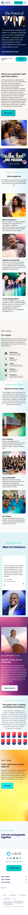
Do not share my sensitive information (13, 903)
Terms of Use (23, 895)
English (4, 887)
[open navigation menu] (25, 2)
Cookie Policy (6, 898)
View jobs (7, 786)
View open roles (21, 59)
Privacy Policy (13, 895)
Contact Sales (18, 2)
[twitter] (10, 858)
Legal (4, 895)
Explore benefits (9, 688)
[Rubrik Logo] (5, 2)
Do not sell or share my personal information (13, 902)
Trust (14, 898)
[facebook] (14, 858)
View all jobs (8, 113)
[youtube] (17, 858)
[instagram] (20, 858)
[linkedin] (7, 858)
